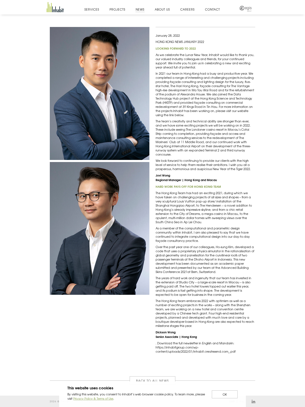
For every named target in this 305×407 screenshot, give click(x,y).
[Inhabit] (55, 7)
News (140, 9)
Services (91, 9)
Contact (212, 9)
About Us (162, 9)
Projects (117, 9)
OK (225, 394)
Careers (187, 9)
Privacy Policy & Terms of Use (93, 398)
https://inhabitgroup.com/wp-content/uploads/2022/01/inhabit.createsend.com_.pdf (195, 349)
